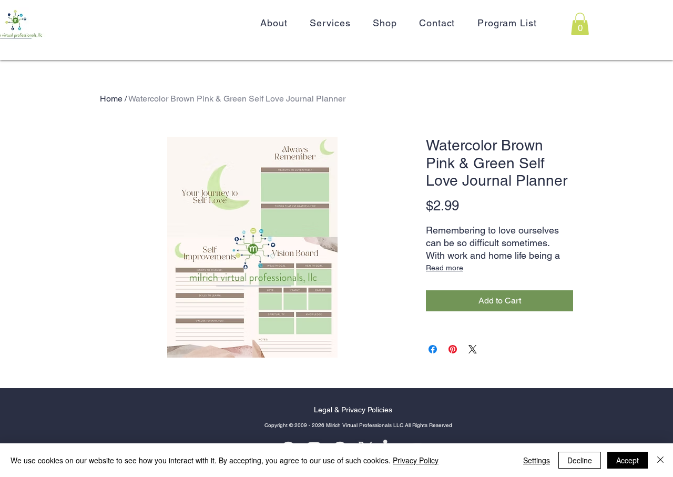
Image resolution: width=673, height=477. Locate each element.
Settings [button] (536, 460)
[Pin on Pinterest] (452, 349)
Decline (579, 460)
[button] (579, 24)
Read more (444, 267)
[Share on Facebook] (432, 349)
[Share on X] (472, 349)
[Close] (660, 460)
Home (111, 99)
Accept (627, 460)
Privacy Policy (416, 460)
